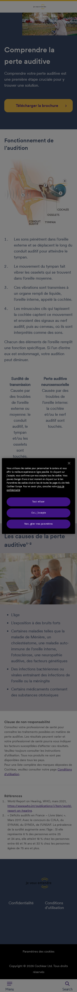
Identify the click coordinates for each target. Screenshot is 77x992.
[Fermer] (69, 463)
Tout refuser (38, 501)
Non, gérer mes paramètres (38, 523)
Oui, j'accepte (38, 512)
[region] (38, 496)
